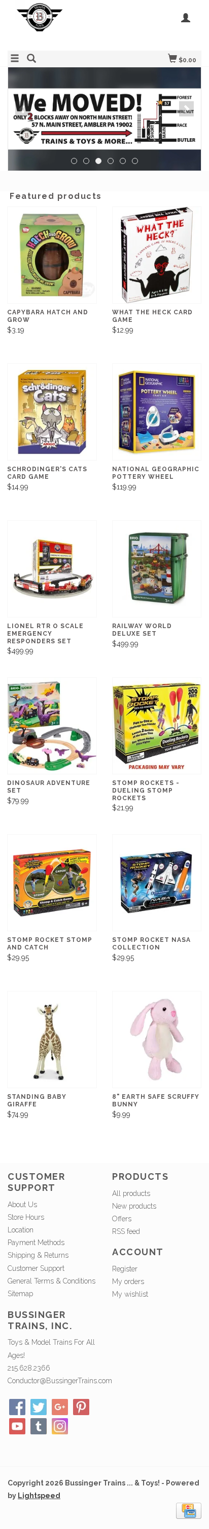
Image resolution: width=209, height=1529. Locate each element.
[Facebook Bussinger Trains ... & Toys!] (17, 1407)
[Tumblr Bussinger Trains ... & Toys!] (38, 1426)
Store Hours (26, 1217)
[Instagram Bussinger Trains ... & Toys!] (60, 1426)
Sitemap (20, 1294)
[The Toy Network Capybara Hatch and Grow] (52, 255)
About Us (22, 1205)
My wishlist (130, 1294)
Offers (121, 1219)
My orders (128, 1281)
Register (124, 1269)
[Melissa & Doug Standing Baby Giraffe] (52, 1039)
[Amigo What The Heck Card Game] (157, 255)
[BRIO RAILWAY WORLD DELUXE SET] (157, 569)
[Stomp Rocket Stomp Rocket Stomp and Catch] (52, 883)
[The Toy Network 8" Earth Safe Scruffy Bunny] (157, 1039)
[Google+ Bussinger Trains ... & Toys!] (60, 1407)
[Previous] (22, 108)
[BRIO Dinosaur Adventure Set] (52, 726)
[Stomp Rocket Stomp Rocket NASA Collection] (157, 883)
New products (134, 1206)
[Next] (186, 108)
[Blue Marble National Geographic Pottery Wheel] (157, 412)
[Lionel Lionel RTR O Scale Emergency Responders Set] (52, 569)
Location (20, 1230)
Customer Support (36, 1268)
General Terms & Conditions (51, 1281)
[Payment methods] (188, 1510)
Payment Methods (36, 1242)
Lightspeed (39, 1496)
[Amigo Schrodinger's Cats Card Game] (52, 412)
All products (131, 1193)
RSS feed (126, 1231)
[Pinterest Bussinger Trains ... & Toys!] (81, 1407)
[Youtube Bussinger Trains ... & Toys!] (17, 1426)
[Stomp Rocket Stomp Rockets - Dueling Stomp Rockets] (157, 726)
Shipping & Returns (38, 1255)
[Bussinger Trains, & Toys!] (56, 24)
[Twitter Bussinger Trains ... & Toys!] (38, 1407)
